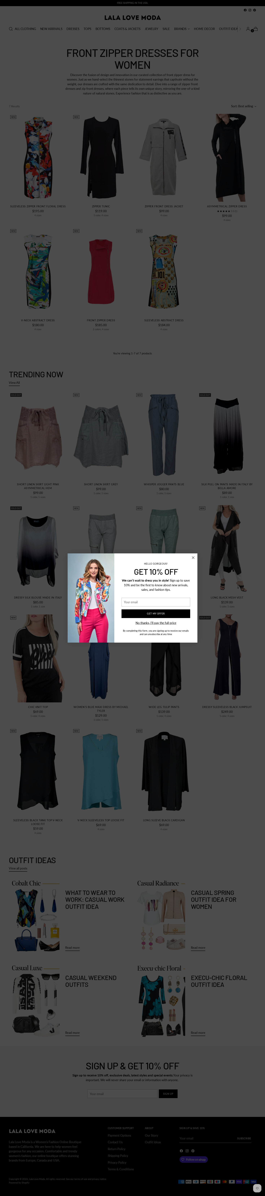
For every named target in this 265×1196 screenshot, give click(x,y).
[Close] (193, 557)
